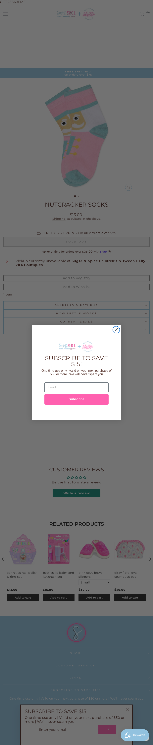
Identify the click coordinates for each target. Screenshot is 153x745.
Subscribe (76, 399)
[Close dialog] (116, 329)
